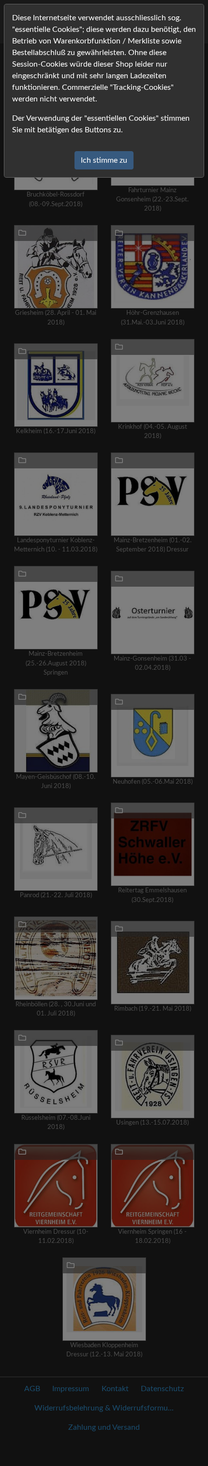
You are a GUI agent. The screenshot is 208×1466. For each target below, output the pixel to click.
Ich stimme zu (104, 160)
